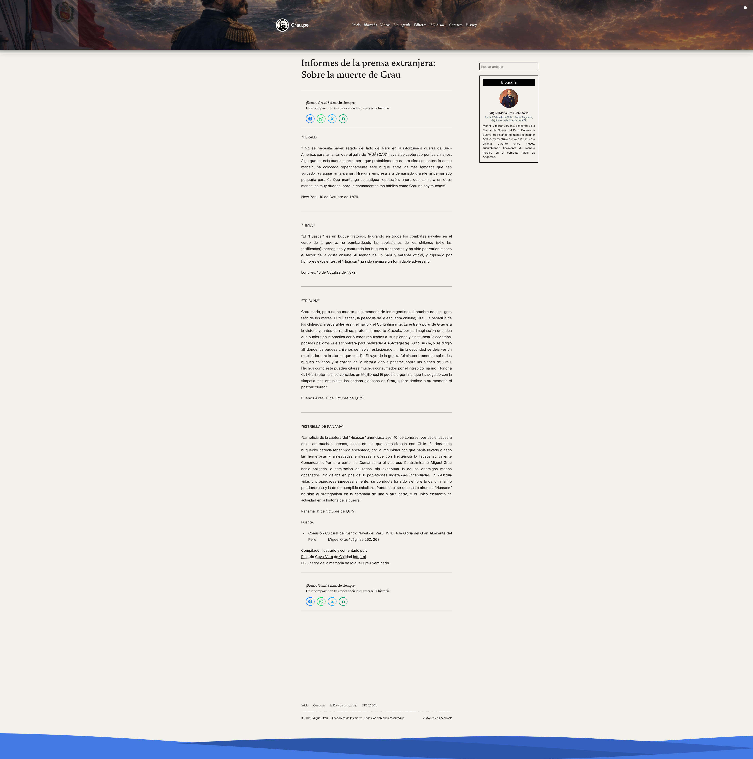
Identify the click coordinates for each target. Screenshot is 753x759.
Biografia (370, 25)
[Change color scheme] (745, 8)
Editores (420, 25)
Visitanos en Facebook (437, 718)
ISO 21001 (437, 25)
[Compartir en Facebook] (310, 118)
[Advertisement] (250, 117)
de (333, 557)
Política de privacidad (343, 705)
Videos (385, 25)
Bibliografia (402, 25)
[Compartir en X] (332, 118)
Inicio (356, 25)
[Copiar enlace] (343, 118)
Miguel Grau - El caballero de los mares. (337, 718)
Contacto (456, 25)
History (471, 25)
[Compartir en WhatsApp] (321, 118)
